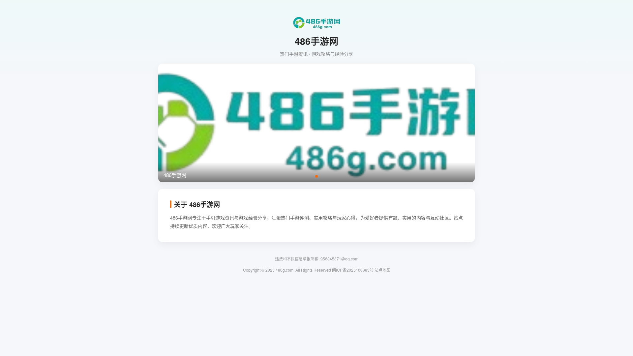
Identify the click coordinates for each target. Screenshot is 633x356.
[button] (316, 176)
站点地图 (382, 270)
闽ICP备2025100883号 (353, 270)
